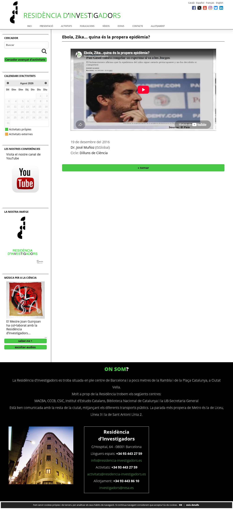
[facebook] (194, 7)
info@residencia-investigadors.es (116, 460)
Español (200, 2)
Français (210, 2)
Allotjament (158, 26)
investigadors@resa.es (116, 487)
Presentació (46, 26)
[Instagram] (210, 7)
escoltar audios (25, 347)
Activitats (66, 26)
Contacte (137, 26)
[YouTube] (205, 7)
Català (191, 2)
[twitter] (199, 7)
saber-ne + (25, 341)
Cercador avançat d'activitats (25, 60)
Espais (121, 26)
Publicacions (87, 26)
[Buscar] (44, 51)
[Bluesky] (216, 7)
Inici (29, 26)
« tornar (143, 168)
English (219, 2)
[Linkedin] (221, 7)
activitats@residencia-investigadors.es (116, 474)
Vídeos (106, 26)
